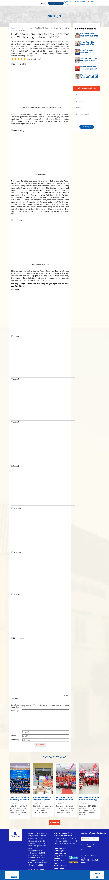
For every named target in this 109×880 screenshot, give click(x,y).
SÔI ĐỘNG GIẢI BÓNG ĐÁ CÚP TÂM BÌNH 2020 (89, 35)
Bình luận (15, 711)
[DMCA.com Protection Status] (73, 862)
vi (89, 1)
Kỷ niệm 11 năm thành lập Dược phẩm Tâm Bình (87, 51)
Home (13, 28)
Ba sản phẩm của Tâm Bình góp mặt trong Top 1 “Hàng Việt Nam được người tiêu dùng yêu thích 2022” (88, 68)
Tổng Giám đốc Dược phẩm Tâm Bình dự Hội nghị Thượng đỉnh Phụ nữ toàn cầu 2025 (88, 43)
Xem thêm (54, 823)
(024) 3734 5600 (40, 846)
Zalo (89, 846)
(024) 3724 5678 (68, 843)
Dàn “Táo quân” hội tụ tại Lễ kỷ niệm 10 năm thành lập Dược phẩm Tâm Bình (89, 76)
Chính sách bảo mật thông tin (59, 850)
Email (14, 736)
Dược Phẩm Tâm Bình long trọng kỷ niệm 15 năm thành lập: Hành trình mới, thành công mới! (19, 798)
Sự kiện (20, 28)
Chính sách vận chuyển (59, 862)
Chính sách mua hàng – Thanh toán (60, 868)
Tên (13, 732)
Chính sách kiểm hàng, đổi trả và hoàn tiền (60, 856)
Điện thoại (15, 740)
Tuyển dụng (80, 1)
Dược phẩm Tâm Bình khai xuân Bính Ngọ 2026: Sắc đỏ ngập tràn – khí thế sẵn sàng (89, 798)
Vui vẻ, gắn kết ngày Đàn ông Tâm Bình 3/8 (65, 798)
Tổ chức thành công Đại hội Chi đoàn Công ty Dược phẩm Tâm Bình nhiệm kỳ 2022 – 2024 (89, 59)
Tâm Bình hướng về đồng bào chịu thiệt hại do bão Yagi (42, 798)
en (92, 1)
